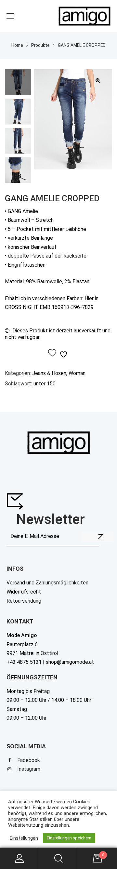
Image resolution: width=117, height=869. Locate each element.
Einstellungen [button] (24, 838)
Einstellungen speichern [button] (69, 838)
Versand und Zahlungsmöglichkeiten (47, 583)
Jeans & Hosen (49, 373)
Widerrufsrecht (23, 592)
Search (58, 858)
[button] (97, 80)
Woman (77, 373)
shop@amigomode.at (70, 662)
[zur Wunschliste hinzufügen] (58, 353)
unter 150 (44, 384)
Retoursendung (23, 601)
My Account (19, 858)
